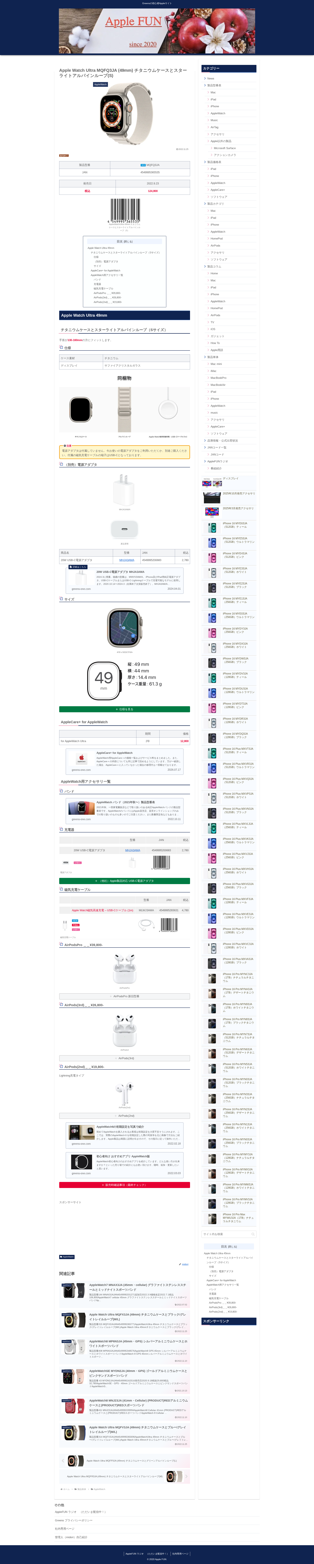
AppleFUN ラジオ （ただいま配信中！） (81, 1511)
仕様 (96, 257)
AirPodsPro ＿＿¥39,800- (107, 293)
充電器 (97, 284)
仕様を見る (126, 709)
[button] (253, 1234)
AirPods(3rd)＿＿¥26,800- (108, 297)
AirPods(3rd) (126, 1058)
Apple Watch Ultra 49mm (101, 248)
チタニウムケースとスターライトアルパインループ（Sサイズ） (126, 252)
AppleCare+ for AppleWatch (105, 270)
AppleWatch (68, 1257)
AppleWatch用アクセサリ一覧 (107, 275)
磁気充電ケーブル (103, 288)
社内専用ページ (64, 1528)
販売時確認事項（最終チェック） (126, 1185)
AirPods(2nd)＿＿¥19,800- (108, 302)
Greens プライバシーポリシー (74, 1520)
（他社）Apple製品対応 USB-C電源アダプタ (126, 880)
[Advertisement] (124, 1228)
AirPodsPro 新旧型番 (126, 996)
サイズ (97, 266)
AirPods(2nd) (126, 1115)
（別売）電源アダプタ (106, 261)
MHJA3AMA (126, 560)
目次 (120, 241)
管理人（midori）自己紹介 (71, 1537)
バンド (97, 279)
